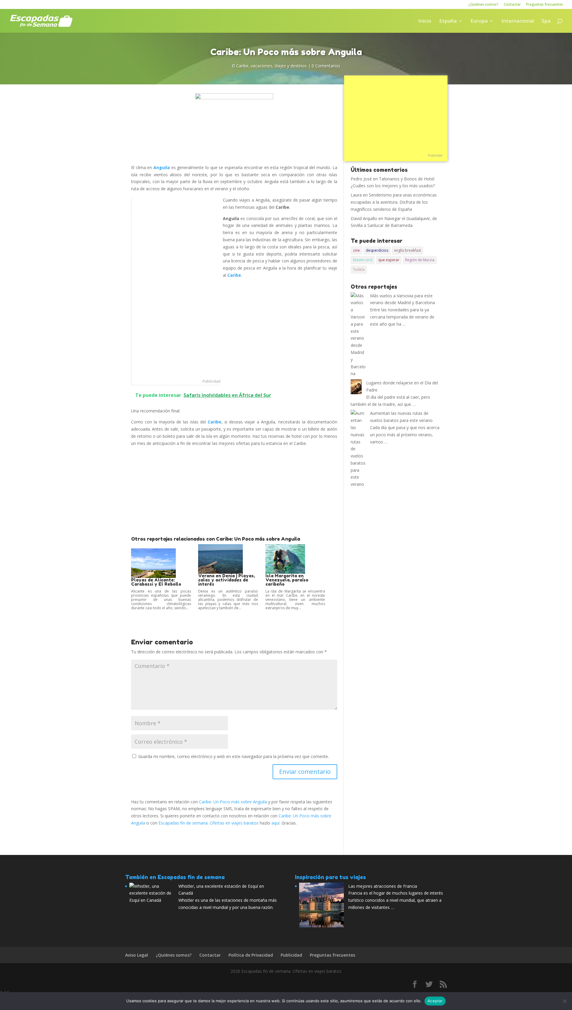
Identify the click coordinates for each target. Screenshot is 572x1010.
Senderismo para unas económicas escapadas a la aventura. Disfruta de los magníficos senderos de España (394, 202)
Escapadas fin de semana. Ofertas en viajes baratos (208, 823)
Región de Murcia (419, 259)
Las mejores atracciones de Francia (382, 886)
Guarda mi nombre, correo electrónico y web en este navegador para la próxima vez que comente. (233, 756)
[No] (565, 1001)
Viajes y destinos (291, 66)
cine (356, 250)
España (448, 21)
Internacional (517, 21)
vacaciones (261, 66)
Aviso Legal (136, 955)
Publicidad (211, 381)
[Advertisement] (175, 288)
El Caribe (240, 66)
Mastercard (362, 259)
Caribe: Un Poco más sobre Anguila (233, 802)
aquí (275, 823)
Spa (546, 21)
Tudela (359, 269)
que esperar (388, 259)
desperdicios (377, 250)
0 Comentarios (326, 66)
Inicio (424, 21)
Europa (479, 21)
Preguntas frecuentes (544, 5)
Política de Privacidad (251, 955)
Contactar (512, 5)
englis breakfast (407, 250)
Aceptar (435, 1000)
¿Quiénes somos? (483, 5)
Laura (356, 195)
